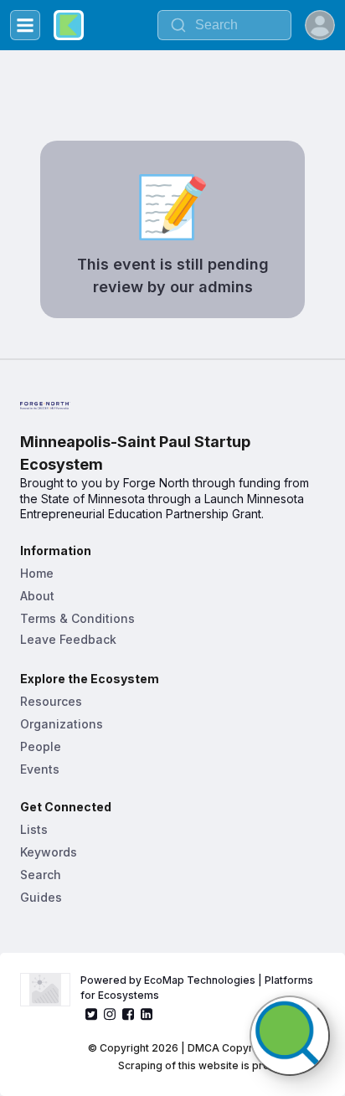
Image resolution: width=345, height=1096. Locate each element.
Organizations (61, 724)
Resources (51, 701)
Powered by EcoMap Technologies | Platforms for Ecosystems (198, 987)
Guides (41, 897)
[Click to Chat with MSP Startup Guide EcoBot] (290, 1036)
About (37, 596)
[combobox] (224, 25)
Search (40, 874)
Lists (34, 829)
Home (37, 573)
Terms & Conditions (77, 618)
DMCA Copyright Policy (246, 1048)
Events (39, 769)
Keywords (48, 852)
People (40, 746)
